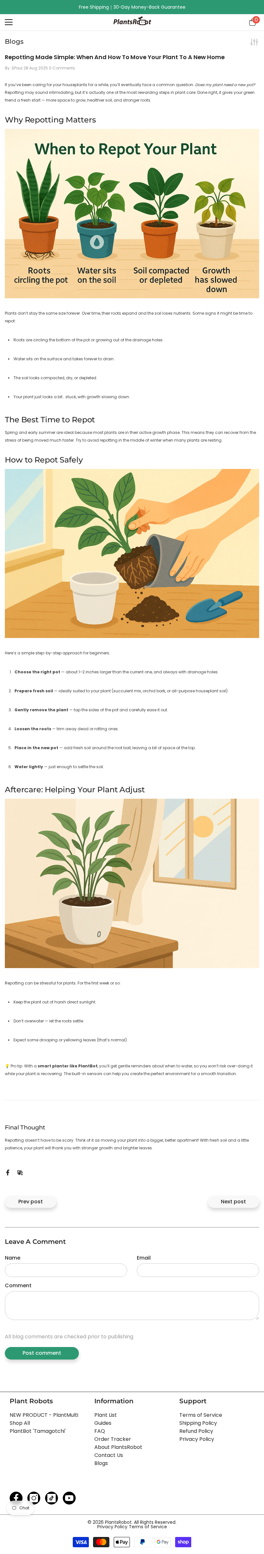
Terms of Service (148, 1526)
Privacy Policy (113, 1526)
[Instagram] (33, 1498)
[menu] (9, 22)
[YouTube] (69, 1498)
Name (12, 1258)
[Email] (20, 1172)
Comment (18, 1285)
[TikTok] (51, 1498)
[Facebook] (8, 1172)
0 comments (62, 68)
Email (144, 1258)
